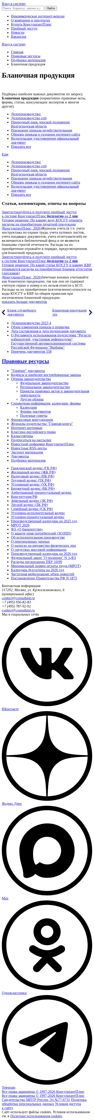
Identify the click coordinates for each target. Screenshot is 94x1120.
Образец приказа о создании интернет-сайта (45, 134)
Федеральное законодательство (44, 383)
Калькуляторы (22, 436)
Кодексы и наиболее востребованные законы (46, 375)
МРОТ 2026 (20, 525)
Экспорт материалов (27, 452)
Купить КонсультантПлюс (31, 24)
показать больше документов (24, 302)
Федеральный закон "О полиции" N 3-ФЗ (43, 558)
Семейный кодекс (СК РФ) (32, 509)
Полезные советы (33, 415)
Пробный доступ (24, 28)
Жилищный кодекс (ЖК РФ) (33, 472)
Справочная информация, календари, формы (46, 403)
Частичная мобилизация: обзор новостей (42, 574)
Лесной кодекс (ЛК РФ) (29, 505)
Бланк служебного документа (21, 312)
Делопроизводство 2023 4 (31, 323)
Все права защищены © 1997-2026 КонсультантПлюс (43, 1092)
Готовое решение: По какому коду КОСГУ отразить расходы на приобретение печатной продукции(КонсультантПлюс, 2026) (42, 224)
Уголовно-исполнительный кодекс (38, 513)
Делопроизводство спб (29, 118)
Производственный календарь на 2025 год (44, 521)
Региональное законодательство (45, 387)
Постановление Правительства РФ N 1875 (44, 578)
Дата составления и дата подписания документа (48, 331)
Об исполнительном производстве (38, 537)
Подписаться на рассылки (31, 440)
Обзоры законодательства (31, 379)
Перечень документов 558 (31, 351)
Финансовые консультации (32, 420)
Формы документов (35, 411)
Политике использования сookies (36, 1116)
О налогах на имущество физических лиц (43, 545)
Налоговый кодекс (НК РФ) (32, 476)
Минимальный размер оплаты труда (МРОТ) (46, 566)
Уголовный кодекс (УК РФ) (32, 484)
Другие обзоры (32, 399)
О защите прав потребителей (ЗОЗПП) (41, 533)
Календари (28, 407)
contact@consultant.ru (18, 598)
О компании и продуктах (30, 20)
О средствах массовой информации (38, 550)
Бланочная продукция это (69, 312)
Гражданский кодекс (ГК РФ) (34, 468)
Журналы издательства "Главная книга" (42, 424)
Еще (5, 154)
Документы (20, 456)
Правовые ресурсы (25, 56)
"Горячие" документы (28, 371)
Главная (17, 52)
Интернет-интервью (26, 428)
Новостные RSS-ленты (29, 448)
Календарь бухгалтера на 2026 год (37, 570)
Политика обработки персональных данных (44, 1102)
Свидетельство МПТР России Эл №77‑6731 (36, 1100)
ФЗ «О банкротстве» (27, 529)
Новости (17, 32)
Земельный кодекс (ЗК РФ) (32, 501)
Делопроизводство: (26, 114)
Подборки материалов (28, 60)
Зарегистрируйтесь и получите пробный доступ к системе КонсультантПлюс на (40, 214)
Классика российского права (33, 432)
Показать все (21, 147)
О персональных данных (30, 541)
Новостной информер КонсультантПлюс (42, 444)
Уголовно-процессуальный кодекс (37, 517)
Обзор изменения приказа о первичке (40, 327)
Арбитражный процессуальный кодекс (41, 492)
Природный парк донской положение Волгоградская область (40, 124)
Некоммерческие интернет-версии (38, 16)
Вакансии (18, 36)
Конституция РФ (24, 497)
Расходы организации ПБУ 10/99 (36, 562)
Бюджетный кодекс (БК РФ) (33, 488)
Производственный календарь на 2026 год (44, 554)
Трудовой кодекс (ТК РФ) (31, 480)
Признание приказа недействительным (41, 130)
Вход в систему (14, 4)
